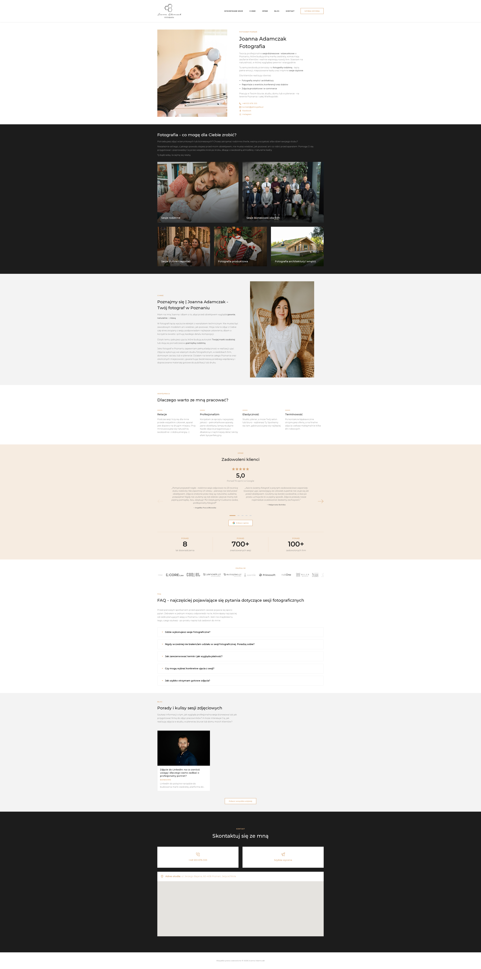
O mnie (252, 11)
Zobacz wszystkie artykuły (240, 801)
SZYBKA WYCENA (312, 11)
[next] (321, 501)
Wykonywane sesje (233, 11)
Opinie (265, 11)
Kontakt (290, 11)
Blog (276, 11)
